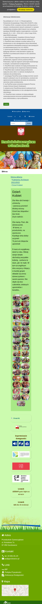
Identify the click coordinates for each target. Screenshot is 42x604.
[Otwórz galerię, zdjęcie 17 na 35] (17, 347)
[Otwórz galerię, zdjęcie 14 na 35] (25, 335)
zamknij (6, 104)
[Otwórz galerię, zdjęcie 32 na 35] (25, 391)
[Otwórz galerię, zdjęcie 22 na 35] (25, 360)
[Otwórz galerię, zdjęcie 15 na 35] (17, 341)
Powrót (16, 418)
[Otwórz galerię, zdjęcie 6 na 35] (25, 310)
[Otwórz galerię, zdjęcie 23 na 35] (17, 366)
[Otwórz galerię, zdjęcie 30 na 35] (25, 385)
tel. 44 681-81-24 (11, 556)
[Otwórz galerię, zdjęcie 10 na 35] (25, 322)
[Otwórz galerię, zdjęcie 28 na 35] (25, 378)
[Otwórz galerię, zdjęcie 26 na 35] (25, 372)
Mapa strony (26, 111)
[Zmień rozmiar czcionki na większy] (19, 116)
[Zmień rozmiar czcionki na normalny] (15, 116)
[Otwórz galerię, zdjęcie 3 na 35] (17, 304)
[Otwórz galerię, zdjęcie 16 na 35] (25, 341)
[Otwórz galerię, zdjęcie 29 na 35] (17, 385)
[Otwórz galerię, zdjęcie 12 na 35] (25, 329)
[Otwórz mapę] (15, 590)
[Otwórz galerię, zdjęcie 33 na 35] (17, 397)
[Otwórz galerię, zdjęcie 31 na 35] (17, 391)
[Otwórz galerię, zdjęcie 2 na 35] (25, 297)
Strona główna (17, 111)
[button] (39, 160)
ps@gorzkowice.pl (11, 559)
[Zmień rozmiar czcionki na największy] (25, 116)
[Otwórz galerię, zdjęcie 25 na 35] (17, 372)
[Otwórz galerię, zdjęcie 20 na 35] (25, 353)
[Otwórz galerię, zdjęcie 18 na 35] (25, 347)
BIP (6, 569)
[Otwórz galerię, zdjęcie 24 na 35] (25, 366)
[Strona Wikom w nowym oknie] (6, 602)
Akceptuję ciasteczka (26, 9)
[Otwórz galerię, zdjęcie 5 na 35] (17, 310)
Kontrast (32, 116)
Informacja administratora (21, 120)
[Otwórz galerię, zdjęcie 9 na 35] (17, 322)
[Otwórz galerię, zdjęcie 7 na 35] (17, 316)
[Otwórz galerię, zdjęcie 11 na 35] (17, 329)
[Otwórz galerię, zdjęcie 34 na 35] (25, 397)
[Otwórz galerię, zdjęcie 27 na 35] (17, 378)
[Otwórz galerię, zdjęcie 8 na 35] (25, 316)
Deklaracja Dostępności (14, 575)
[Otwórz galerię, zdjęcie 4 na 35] (25, 304)
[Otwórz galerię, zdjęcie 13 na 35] (17, 335)
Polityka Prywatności (12, 572)
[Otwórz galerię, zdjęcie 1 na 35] (17, 297)
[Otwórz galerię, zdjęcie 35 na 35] (21, 403)
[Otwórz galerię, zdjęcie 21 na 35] (17, 360)
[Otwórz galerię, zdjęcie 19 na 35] (17, 353)
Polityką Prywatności (16, 4)
